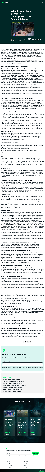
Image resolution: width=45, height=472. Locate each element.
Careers (25, 465)
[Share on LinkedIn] (35, 39)
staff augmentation (35, 199)
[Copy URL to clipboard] (33, 39)
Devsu (26, 119)
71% (37, 319)
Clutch (31, 232)
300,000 (30, 78)
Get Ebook (7, 434)
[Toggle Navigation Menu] (42, 2)
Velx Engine (8, 461)
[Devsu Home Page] (5, 2)
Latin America (25, 73)
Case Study (26, 461)
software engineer (8, 164)
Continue (41, 470)
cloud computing (15, 102)
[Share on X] (38, 39)
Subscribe (35, 453)
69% (41, 76)
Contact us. (35, 336)
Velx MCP (9, 467)
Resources (25, 463)
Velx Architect (9, 465)
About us (25, 467)
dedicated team (31, 127)
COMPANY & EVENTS (22, 432)
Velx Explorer (9, 463)
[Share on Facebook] (40, 39)
